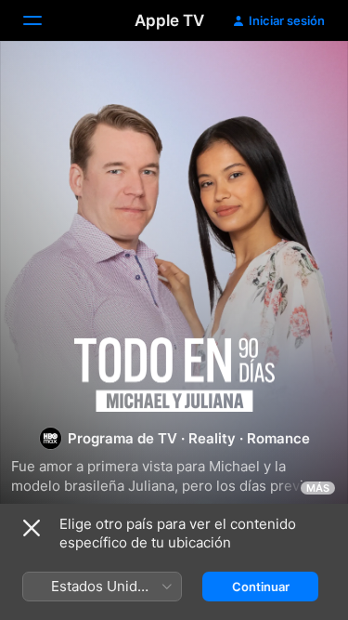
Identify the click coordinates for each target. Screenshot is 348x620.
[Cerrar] (31, 528)
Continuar (261, 586)
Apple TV (169, 20)
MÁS (317, 488)
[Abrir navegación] (43, 20)
